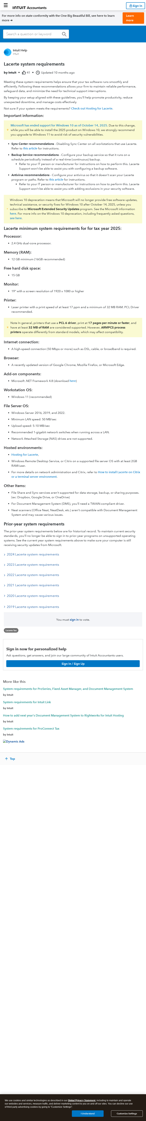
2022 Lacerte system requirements (33, 575)
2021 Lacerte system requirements (33, 585)
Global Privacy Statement (81, 1100)
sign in (74, 619)
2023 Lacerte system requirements (33, 564)
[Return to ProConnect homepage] (29, 5)
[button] (6, 5)
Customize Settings (127, 1113)
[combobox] (36, 34)
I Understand (88, 1113)
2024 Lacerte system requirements (33, 554)
